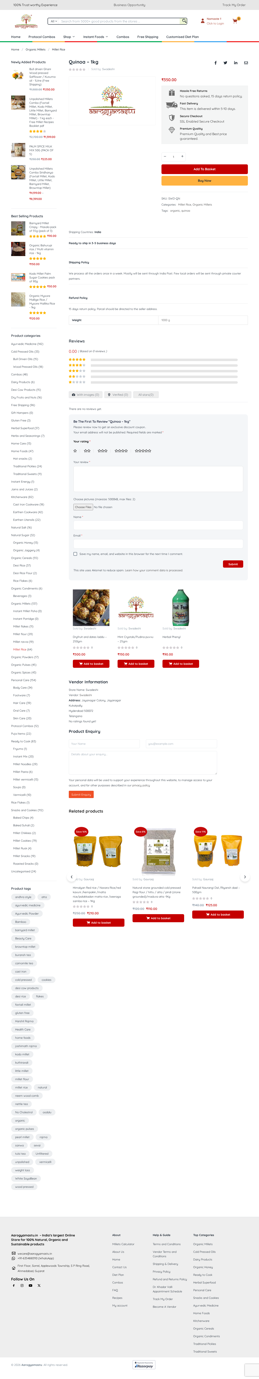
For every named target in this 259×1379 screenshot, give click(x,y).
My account (119, 1305)
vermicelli (45, 1162)
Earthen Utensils (23, 520)
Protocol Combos (42, 37)
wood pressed (24, 1187)
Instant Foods (93, 37)
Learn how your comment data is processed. (154, 570)
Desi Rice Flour (22, 573)
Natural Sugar (20, 535)
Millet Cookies (22, 840)
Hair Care (19, 703)
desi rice (20, 996)
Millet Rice (58, 49)
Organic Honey (23, 542)
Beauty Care (23, 938)
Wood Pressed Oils (25, 367)
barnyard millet (25, 930)
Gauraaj (89, 879)
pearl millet (22, 1137)
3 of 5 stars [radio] (104, 451)
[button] (241, 21)
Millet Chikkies (22, 833)
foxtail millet (23, 1004)
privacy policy (141, 785)
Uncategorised (20, 871)
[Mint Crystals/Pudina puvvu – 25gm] (136, 607)
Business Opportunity (129, 5)
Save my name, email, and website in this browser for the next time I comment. (131, 554)
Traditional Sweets (25, 474)
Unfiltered (42, 1153)
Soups (17, 787)
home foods (23, 1038)
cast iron (20, 971)
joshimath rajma (26, 1046)
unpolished (22, 1162)
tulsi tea (20, 1153)
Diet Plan (118, 1275)
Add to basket (205, 169)
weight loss (22, 1170)
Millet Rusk (20, 848)
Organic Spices (21, 672)
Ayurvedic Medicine (23, 344)
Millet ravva (20, 642)
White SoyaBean (26, 1178)
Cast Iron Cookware (26, 504)
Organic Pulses (21, 665)
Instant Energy (20, 481)
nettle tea (21, 1104)
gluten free (22, 1013)
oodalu (47, 1112)
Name (78, 517)
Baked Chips (21, 817)
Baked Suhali (21, 825)
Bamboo (20, 922)
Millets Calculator (123, 1244)
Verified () (120, 395)
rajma (43, 1137)
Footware (19, 695)
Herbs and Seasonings (25, 436)
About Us (118, 1252)
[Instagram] (22, 1285)
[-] (165, 156)
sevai (37, 1145)
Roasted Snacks (23, 863)
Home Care (18, 443)
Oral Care (19, 710)
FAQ (115, 1290)
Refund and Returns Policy (170, 1279)
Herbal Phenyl (171, 637)
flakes (40, 996)
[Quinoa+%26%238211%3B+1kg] (225, 62)
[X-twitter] (39, 1285)
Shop (67, 37)
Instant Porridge (23, 619)
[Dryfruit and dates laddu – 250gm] (91, 607)
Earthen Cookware (25, 512)
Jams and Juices (22, 489)
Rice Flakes (20, 581)
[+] (182, 156)
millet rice (21, 1087)
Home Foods (19, 451)
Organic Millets (36, 49)
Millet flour (20, 634)
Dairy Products (20, 382)
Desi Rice (19, 565)
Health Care (23, 1029)
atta (44, 897)
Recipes (117, 1298)
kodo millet (22, 1054)
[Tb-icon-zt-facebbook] (13, 1285)
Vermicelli (19, 795)
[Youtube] (30, 1285)
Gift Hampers (20, 413)
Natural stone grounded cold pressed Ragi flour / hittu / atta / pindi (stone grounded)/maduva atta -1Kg (157, 892)
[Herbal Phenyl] (180, 607)
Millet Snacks (21, 856)
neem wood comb (27, 1096)
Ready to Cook (20, 741)
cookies (46, 980)
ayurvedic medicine (27, 905)
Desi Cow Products (23, 390)
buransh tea (23, 955)
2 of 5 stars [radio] (89, 451)
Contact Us (119, 1267)
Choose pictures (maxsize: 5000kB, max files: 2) (104, 499)
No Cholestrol (24, 1112)
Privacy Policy (161, 1271)
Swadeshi (108, 69)
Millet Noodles (22, 764)
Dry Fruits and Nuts (23, 397)
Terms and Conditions (167, 1244)
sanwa (19, 1145)
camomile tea (24, 963)
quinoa (185, 210)
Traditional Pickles (24, 466)
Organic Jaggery (24, 550)
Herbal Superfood (22, 428)
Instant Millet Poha (25, 611)
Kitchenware (19, 497)
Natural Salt (18, 527)
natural (42, 1087)
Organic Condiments (24, 588)
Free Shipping (147, 37)
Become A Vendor (164, 1307)
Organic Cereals (21, 558)
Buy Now (204, 181)
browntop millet (25, 946)
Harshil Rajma (24, 1021)
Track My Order (234, 5)
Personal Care (20, 680)
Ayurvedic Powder (27, 913)
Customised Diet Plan (182, 37)
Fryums (18, 749)
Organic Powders (22, 657)
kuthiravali (21, 1062)
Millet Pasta (20, 772)
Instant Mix (20, 756)
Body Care (20, 687)
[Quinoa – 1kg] (215, 62)
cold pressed (23, 980)
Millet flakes (21, 626)
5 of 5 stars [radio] (144, 451)
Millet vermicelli (23, 779)
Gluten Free (18, 420)
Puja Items (18, 733)
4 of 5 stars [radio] (123, 451)
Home (15, 37)
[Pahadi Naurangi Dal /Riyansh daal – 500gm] (218, 851)
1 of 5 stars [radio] (76, 451)
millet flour (22, 1079)
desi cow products (27, 988)
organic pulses (24, 1129)
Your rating (81, 441)
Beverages (20, 596)
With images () (87, 395)
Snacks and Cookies (24, 810)
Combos (123, 37)
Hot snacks (20, 458)
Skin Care (19, 718)
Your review (81, 462)
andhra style (23, 897)
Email (77, 535)
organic (175, 210)
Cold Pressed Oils (22, 351)
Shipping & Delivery (165, 1264)
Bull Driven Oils (23, 359)
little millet (22, 1071)
